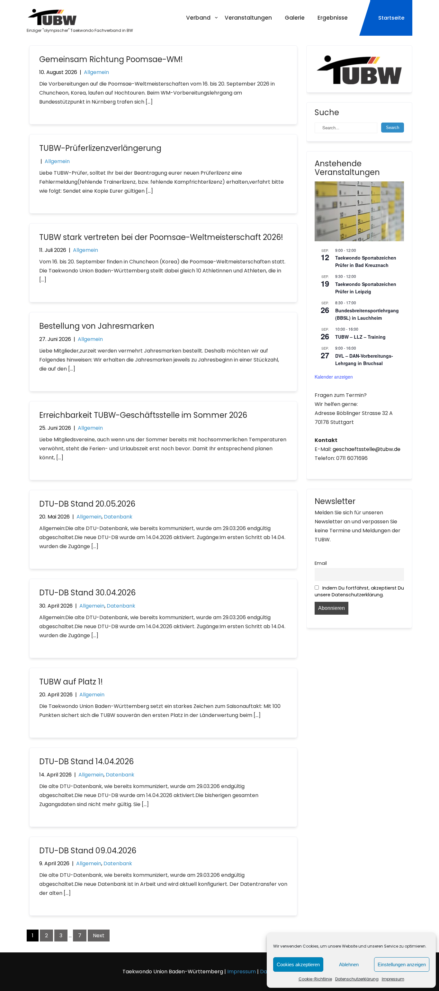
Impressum (393, 979)
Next (98, 935)
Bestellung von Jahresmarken (96, 326)
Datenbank (118, 516)
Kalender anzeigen (334, 376)
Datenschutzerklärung (357, 979)
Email (321, 563)
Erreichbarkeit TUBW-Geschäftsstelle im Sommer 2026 (143, 415)
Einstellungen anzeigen (402, 964)
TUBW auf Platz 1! (71, 681)
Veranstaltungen (248, 18)
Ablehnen (349, 964)
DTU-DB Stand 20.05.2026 (87, 504)
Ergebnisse (333, 18)
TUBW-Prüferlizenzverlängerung (100, 148)
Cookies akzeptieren (298, 964)
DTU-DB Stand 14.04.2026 (86, 761)
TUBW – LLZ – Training (360, 337)
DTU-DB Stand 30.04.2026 (87, 592)
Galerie (295, 18)
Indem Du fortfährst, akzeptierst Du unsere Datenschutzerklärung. (359, 591)
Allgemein (96, 72)
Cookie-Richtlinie (315, 979)
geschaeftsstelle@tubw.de (366, 449)
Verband (198, 18)
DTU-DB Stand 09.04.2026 (87, 850)
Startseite (391, 18)
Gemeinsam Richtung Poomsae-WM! (111, 59)
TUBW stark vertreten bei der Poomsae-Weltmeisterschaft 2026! (161, 237)
